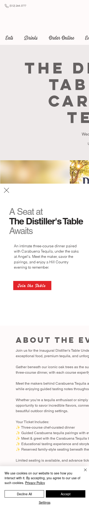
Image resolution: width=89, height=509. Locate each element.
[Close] (82, 472)
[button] (6, 190)
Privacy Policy (35, 482)
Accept (66, 494)
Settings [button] (44, 502)
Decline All (24, 494)
